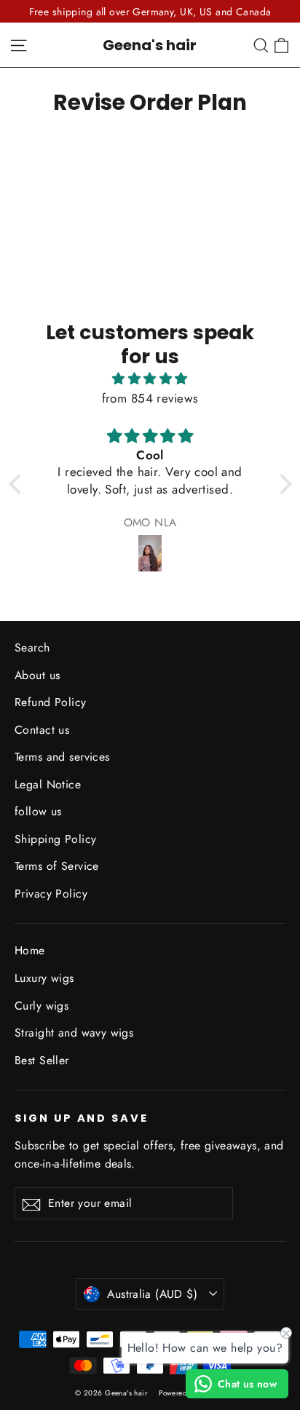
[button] (18, 484)
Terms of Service (57, 866)
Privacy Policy (51, 893)
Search (32, 647)
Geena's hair (150, 45)
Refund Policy (51, 702)
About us (37, 675)
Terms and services (62, 756)
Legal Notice (48, 784)
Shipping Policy (55, 839)
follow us (38, 811)
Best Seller (42, 1060)
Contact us (42, 729)
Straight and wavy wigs (74, 1032)
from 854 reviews (150, 398)
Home (30, 950)
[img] (150, 378)
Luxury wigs (44, 978)
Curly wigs (41, 1005)
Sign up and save (82, 1118)
